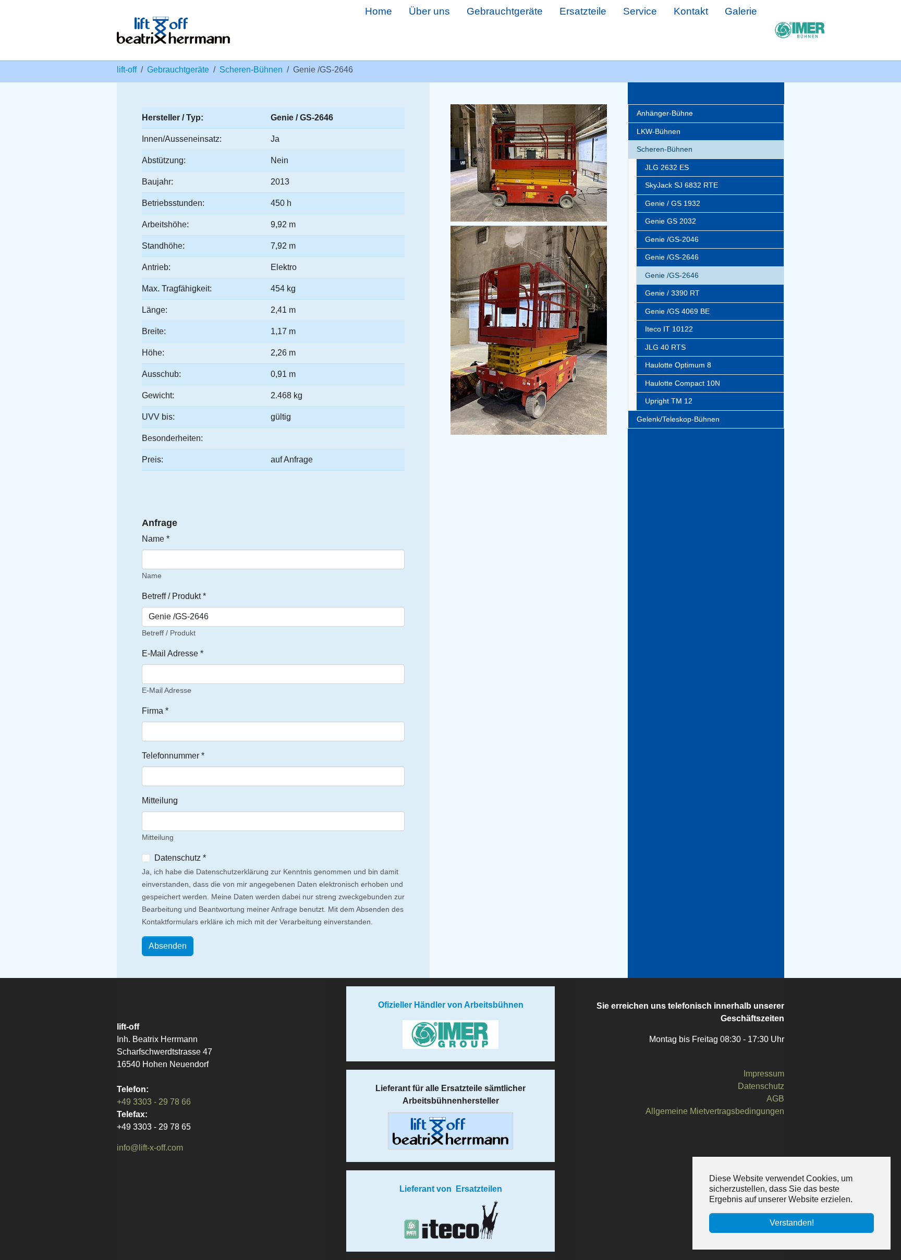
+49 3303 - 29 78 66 (154, 1101)
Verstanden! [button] (792, 1222)
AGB (775, 1098)
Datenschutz (761, 1086)
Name (155, 538)
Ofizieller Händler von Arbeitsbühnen (450, 1004)
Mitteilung (160, 800)
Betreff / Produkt (174, 596)
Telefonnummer (173, 755)
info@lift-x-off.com (150, 1147)
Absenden (168, 945)
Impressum (764, 1073)
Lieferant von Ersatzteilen (450, 1188)
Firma (155, 710)
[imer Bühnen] (779, 30)
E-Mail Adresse (172, 653)
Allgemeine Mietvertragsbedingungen (715, 1111)
